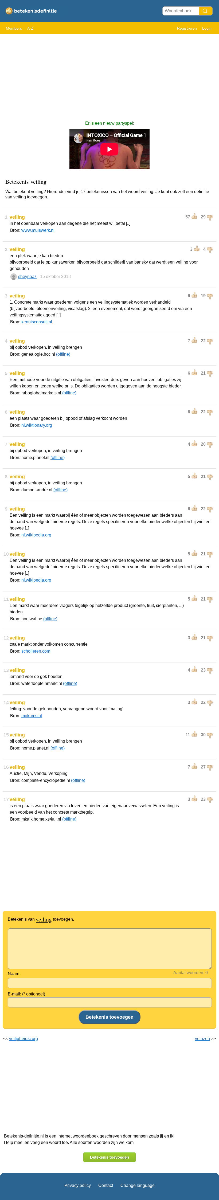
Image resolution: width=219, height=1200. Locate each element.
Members (14, 28)
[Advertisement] (109, 74)
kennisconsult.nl (36, 322)
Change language (137, 1185)
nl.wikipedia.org (36, 535)
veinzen (202, 1038)
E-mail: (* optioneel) (26, 994)
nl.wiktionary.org (36, 425)
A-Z (30, 28)
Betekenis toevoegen (109, 1157)
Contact (105, 1185)
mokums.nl (31, 715)
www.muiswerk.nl (37, 230)
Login (207, 28)
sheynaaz (27, 276)
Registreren (187, 28)
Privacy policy (77, 1185)
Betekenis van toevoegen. (41, 919)
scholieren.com (35, 651)
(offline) (63, 354)
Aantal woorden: (188, 972)
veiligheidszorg (23, 1038)
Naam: (14, 973)
